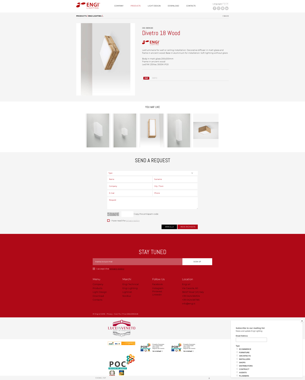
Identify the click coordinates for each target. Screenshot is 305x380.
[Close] (302, 321)
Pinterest (157, 291)
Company (118, 6)
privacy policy (133, 221)
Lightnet (127, 292)
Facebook (157, 284)
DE (227, 4)
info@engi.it (188, 303)
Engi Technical (130, 284)
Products (136, 6)
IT (223, 4)
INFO (154, 78)
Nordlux (126, 296)
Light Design (154, 6)
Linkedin (157, 294)
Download (173, 6)
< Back (225, 16)
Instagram (157, 288)
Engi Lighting (95, 16)
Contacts (191, 6)
